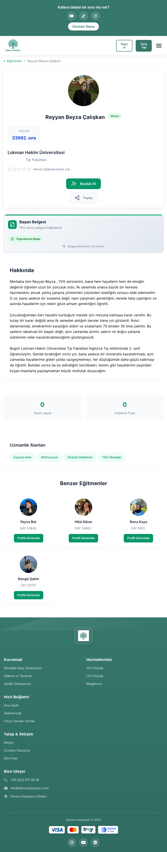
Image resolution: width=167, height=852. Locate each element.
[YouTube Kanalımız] (71, 16)
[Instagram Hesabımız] (95, 16)
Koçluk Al (88, 183)
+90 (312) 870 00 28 (24, 780)
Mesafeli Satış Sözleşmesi (23, 668)
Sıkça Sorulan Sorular (19, 721)
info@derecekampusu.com (29, 788)
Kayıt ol (124, 45)
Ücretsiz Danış (83, 26)
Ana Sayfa (11, 705)
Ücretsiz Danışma (17, 750)
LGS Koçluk (95, 676)
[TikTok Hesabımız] (83, 16)
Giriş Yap (143, 45)
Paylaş (87, 198)
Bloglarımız (94, 684)
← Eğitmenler (12, 61)
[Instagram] (71, 842)
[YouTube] (83, 842)
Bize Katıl (10, 758)
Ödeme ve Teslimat (18, 676)
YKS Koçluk (95, 668)
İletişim (9, 742)
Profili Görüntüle (28, 538)
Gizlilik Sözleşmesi (17, 684)
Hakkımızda (12, 713)
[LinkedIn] (95, 842)
